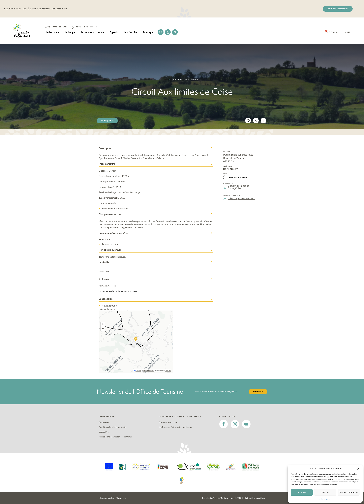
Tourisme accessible (86, 27)
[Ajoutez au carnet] (248, 120)
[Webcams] (168, 32)
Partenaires (104, 422)
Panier (347, 32)
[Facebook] (223, 424)
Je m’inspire (130, 32)
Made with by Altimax (254, 498)
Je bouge (70, 32)
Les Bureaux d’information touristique (175, 427)
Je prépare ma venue (92, 32)
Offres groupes (59, 27)
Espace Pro (104, 432)
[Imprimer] (263, 120)
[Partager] (256, 120)
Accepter (301, 492)
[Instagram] (235, 424)
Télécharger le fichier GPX (241, 198)
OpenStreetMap (148, 370)
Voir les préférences (348, 492)
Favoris (335, 32)
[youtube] (246, 424)
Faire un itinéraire (107, 309)
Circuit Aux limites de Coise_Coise (238, 187)
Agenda (114, 32)
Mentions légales (324, 499)
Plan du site (121, 498)
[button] (358, 468)
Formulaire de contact (168, 422)
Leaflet (138, 370)
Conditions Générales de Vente (112, 427)
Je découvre (52, 32)
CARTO (168, 370)
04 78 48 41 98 (231, 169)
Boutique (148, 32)
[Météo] (175, 32)
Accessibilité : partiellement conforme (115, 437)
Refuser (325, 492)
